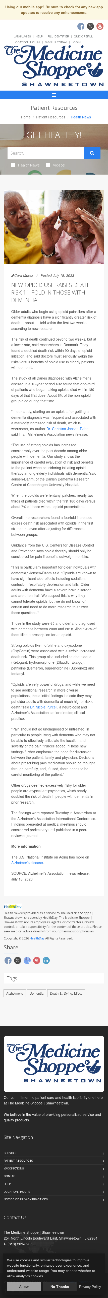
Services (10, 1153)
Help (39, 36)
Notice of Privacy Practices (26, 1199)
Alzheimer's (14, 993)
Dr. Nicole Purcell (43, 706)
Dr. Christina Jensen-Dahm (67, 428)
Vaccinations (14, 1168)
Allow (24, 1287)
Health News (29, 165)
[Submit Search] (92, 153)
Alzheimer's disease (27, 862)
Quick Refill (83, 36)
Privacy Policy (90, 1287)
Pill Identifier (58, 36)
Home (26, 116)
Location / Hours (27, 42)
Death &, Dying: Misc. (66, 993)
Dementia (36, 993)
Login (76, 42)
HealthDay (37, 938)
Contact (10, 1176)
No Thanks (59, 1287)
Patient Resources (50, 116)
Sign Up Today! (56, 42)
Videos (59, 165)
